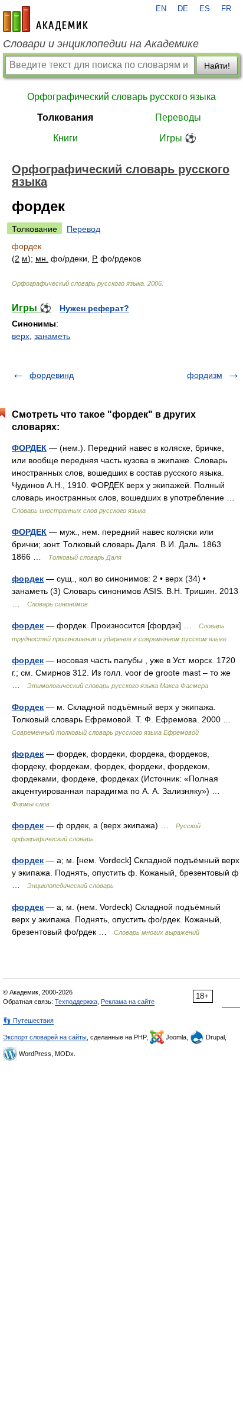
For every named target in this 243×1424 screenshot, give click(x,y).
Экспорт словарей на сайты (45, 1037)
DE (183, 9)
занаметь (52, 336)
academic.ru (45, 19)
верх (20, 336)
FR (226, 9)
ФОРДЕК (29, 448)
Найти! (217, 65)
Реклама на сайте (128, 1001)
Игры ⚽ (177, 138)
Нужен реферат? (94, 308)
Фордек (28, 707)
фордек (28, 578)
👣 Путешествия (28, 1020)
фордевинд (51, 375)
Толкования (65, 117)
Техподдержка (76, 1001)
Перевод (83, 229)
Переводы (178, 117)
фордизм (204, 375)
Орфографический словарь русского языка (121, 97)
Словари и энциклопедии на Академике (101, 44)
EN (161, 9)
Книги (65, 138)
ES (204, 9)
